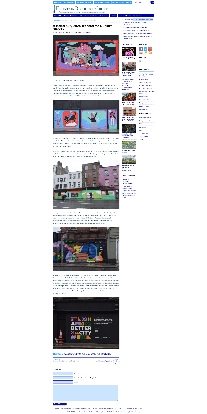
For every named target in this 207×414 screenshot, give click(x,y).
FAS (140, 124)
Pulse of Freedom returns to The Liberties (135, 27)
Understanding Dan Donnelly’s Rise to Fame (66, 360)
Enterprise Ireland (144, 121)
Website (76, 382)
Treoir (141, 139)
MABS (141, 130)
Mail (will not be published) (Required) (85, 378)
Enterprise (142, 103)
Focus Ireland (143, 127)
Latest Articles (127, 19)
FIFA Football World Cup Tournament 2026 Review (138, 33)
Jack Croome (58, 32)
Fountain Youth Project (146, 85)
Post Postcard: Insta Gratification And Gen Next (137, 30)
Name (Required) (79, 374)
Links (120, 408)
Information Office (144, 109)
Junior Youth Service (145, 82)
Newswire (57, 20)
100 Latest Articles (66, 408)
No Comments (86, 32)
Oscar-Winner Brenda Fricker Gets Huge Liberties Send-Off (128, 73)
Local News (64, 20)
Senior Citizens (143, 96)
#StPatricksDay (103, 354)
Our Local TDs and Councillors (121, 2)
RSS (116, 411)
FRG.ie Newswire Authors (84, 2)
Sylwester (125, 179)
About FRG (57, 2)
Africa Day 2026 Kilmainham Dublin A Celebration (128, 135)
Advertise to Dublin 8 (86, 408)
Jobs (116, 408)
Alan (123, 193)
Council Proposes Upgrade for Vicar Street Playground (107, 361)
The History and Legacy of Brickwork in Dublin (129, 195)
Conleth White (126, 186)
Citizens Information (145, 118)
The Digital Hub (143, 136)
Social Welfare (143, 133)
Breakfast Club (143, 79)
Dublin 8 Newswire (68, 2)
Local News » (127, 44)
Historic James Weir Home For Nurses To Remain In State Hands (129, 119)
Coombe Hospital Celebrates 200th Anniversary (127, 87)
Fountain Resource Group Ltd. (82, 411)
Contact (107, 2)
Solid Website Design (134, 411)
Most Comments (139, 19)
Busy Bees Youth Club (145, 88)
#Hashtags (56, 408)
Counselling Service (145, 100)
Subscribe (149, 19)
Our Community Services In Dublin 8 (133, 408)
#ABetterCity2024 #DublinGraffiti (79, 354)
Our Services (99, 2)
